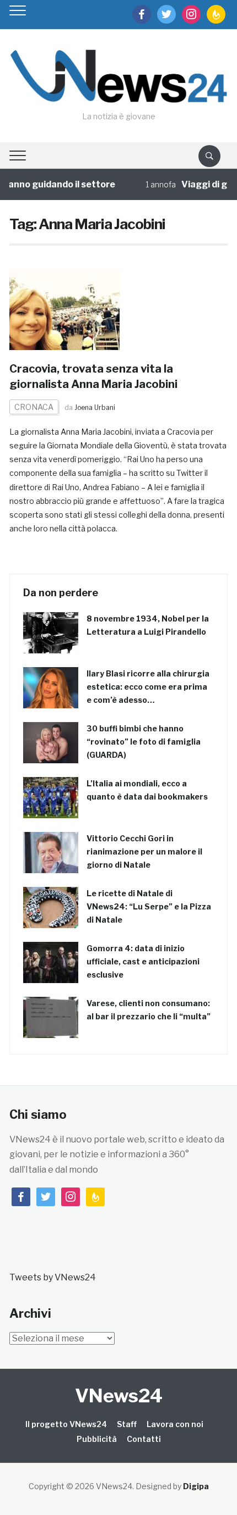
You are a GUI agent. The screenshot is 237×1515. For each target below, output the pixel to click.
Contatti (144, 1439)
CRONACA (33, 407)
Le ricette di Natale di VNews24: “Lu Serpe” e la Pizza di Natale (149, 906)
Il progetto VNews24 (66, 1424)
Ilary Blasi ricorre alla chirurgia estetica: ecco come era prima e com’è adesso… (148, 686)
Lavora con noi (175, 1424)
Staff (127, 1424)
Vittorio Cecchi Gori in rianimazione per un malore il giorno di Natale (144, 851)
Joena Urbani (94, 407)
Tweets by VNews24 (52, 1277)
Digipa (196, 1486)
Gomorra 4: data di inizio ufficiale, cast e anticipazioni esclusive (143, 961)
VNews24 (119, 1395)
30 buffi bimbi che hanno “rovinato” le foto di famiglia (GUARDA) (144, 741)
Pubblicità (97, 1439)
